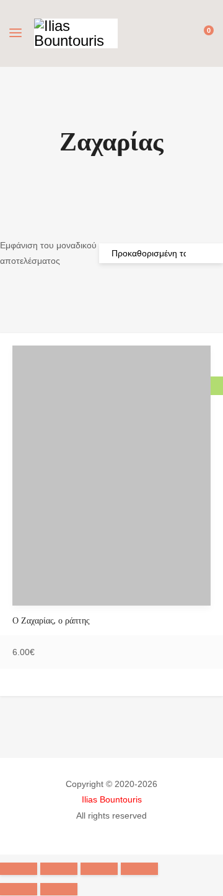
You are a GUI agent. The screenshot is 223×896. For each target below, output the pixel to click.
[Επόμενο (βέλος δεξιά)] (58, 889)
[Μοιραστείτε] (58, 869)
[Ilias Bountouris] (76, 33)
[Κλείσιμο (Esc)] (18, 869)
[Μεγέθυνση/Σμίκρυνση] (139, 869)
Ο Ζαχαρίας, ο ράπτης (51, 620)
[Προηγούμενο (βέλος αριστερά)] (18, 889)
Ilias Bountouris (112, 799)
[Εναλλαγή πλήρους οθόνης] (99, 869)
